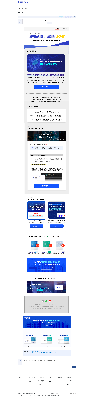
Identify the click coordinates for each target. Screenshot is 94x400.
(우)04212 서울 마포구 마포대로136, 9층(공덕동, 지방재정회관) (25, 396)
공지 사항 (20, 378)
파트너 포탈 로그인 (69, 381)
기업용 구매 (49, 378)
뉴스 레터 (26, 8)
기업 (41, 2)
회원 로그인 (71, 0)
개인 (38, 2)
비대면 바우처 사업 (50, 382)
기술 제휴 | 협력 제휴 (69, 380)
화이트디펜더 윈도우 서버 (41, 378)
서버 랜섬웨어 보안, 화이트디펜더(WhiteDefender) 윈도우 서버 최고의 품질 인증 (43, 353)
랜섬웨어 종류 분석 (59, 378)
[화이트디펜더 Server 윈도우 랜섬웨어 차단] (47, 339)
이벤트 (67, 387)
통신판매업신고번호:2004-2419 (46, 395)
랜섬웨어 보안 (50, 2)
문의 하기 (67, 385)
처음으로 (18, 8)
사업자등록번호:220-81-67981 (36, 395)
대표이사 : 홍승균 (30, 395)
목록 (74, 367)
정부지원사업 (65, 0)
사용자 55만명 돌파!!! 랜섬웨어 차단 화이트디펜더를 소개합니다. (40, 351)
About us (20, 377)
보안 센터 (21, 8)
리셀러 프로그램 (68, 378)
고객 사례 (58, 382)
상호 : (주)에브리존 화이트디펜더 (22, 395)
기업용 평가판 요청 (40, 385)
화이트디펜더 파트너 (69, 377)
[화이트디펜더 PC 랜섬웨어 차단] (30, 339)
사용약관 (47, 393)
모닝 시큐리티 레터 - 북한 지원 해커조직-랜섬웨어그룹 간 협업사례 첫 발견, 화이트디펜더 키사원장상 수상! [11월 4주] (39, 360)
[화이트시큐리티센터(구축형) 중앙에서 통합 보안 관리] (63, 339)
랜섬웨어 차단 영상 (59, 377)
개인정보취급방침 (52, 393)
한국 (75, 0)
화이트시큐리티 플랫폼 (41, 381)
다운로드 (69, 2)
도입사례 (44, 2)
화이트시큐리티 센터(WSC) (42, 380)
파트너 (58, 2)
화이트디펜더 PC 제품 (32, 377)
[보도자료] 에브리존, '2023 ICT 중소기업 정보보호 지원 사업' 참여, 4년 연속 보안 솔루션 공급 (44, 352)
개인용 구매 (49, 377)
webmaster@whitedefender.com (55, 395)
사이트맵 (57, 393)
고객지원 (54, 2)
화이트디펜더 (74, 2)
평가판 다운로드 (31, 381)
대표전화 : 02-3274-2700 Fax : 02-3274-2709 (40, 396)
